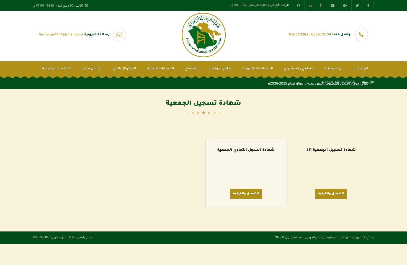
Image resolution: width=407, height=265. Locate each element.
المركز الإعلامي (124, 69)
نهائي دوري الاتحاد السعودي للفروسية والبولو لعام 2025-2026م (318, 84)
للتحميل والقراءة (331, 193)
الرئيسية (361, 69)
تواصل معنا (92, 69)
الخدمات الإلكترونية (258, 69)
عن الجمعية (334, 69)
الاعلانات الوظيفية (56, 69)
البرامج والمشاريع (298, 69)
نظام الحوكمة (220, 69)
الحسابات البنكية (160, 69)
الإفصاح (192, 69)
